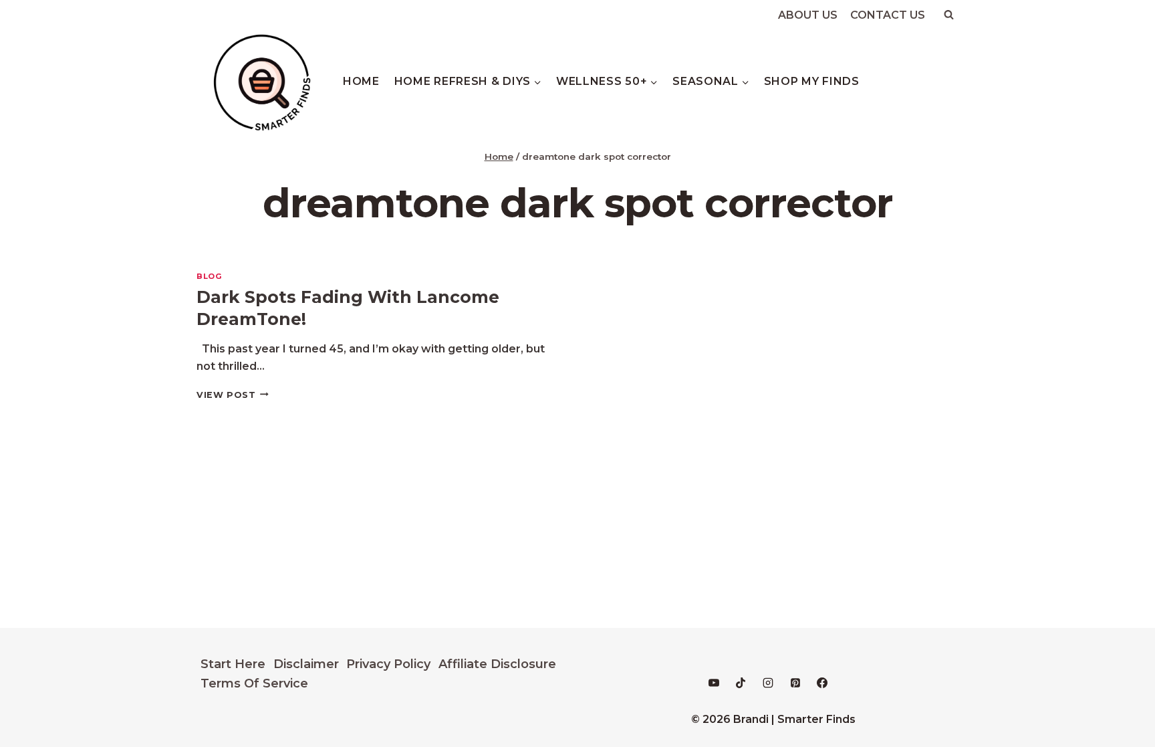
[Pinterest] (795, 682)
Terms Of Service (254, 683)
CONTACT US (887, 15)
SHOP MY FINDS (812, 81)
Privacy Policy (388, 664)
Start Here (233, 664)
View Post (233, 395)
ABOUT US (808, 15)
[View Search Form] (948, 15)
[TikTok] (740, 682)
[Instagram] (768, 682)
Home (361, 81)
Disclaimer (306, 664)
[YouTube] (714, 682)
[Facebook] (822, 682)
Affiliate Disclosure (497, 664)
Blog (209, 276)
